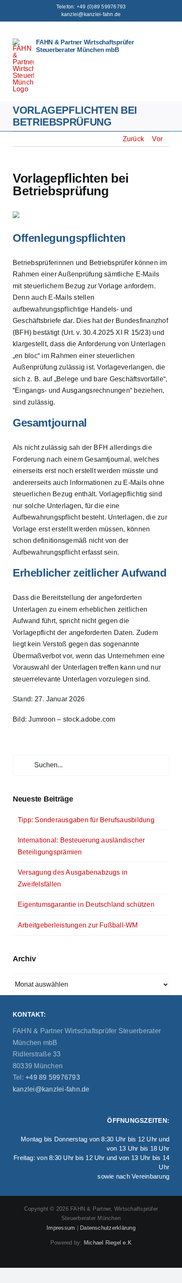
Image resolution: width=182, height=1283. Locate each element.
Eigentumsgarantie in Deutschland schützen (86, 904)
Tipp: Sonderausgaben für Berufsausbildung (86, 819)
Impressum (61, 1228)
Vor (157, 138)
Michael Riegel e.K (108, 1242)
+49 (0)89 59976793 (101, 7)
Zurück (133, 138)
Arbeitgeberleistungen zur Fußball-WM (78, 925)
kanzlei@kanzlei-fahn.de (91, 14)
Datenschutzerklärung (107, 1228)
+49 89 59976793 (52, 1077)
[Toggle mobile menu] (166, 35)
